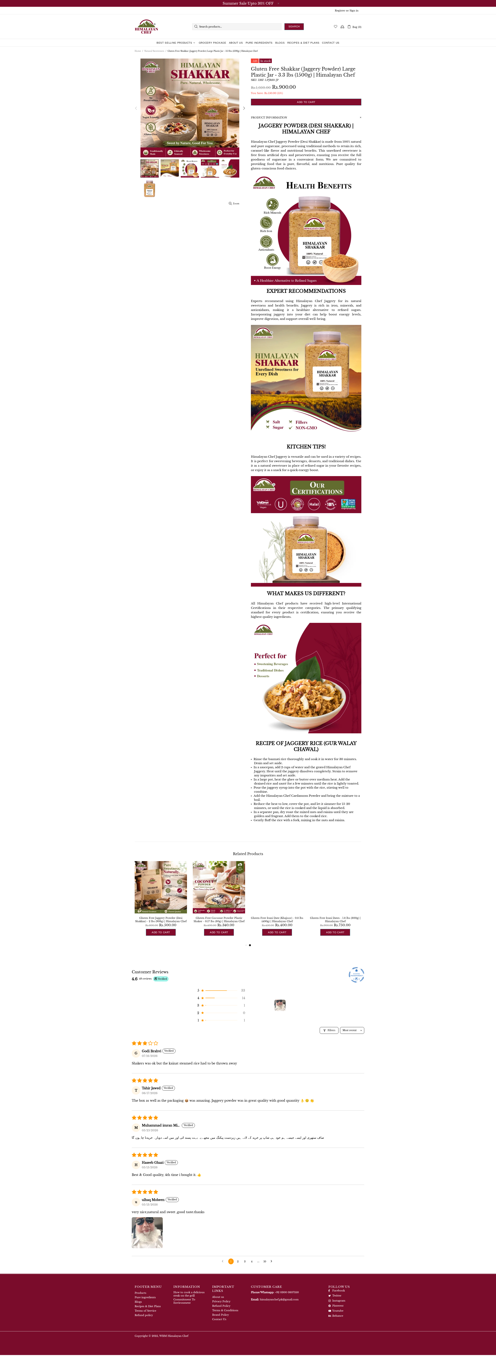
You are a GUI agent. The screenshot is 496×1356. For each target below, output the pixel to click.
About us (218, 1297)
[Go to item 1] (280, 1005)
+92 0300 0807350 (287, 1292)
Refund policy (144, 1315)
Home (138, 51)
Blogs (138, 1301)
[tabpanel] (277, 902)
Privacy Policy (221, 1301)
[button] (221, 990)
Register (340, 10)
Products (140, 1293)
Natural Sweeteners (154, 51)
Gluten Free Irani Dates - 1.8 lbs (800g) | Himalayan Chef (335, 919)
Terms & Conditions (225, 1310)
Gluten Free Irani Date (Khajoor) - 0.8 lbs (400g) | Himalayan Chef (277, 919)
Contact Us (219, 1319)
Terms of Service (145, 1310)
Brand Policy (220, 1314)
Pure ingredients (145, 1297)
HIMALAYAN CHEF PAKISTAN (146, 26)
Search (294, 26)
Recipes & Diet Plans (148, 1306)
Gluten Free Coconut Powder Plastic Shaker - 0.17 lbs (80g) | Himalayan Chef (219, 919)
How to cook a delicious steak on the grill (189, 1294)
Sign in (354, 10)
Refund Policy (221, 1306)
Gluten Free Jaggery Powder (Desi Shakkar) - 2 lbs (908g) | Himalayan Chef (161, 919)
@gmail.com (279, 1299)
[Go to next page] (272, 1261)
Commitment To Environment (184, 1301)
